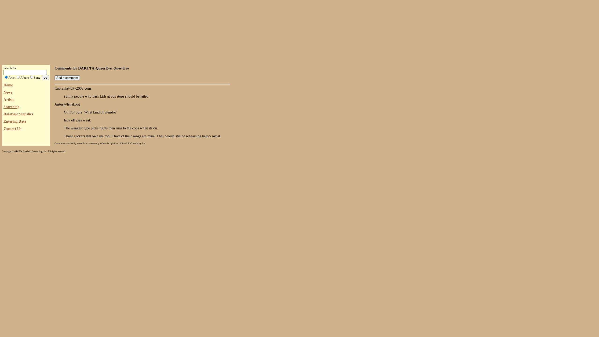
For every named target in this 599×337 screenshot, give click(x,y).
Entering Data (15, 121)
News (8, 92)
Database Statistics (18, 114)
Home (8, 85)
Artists (9, 100)
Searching (11, 107)
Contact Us (12, 129)
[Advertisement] (299, 31)
